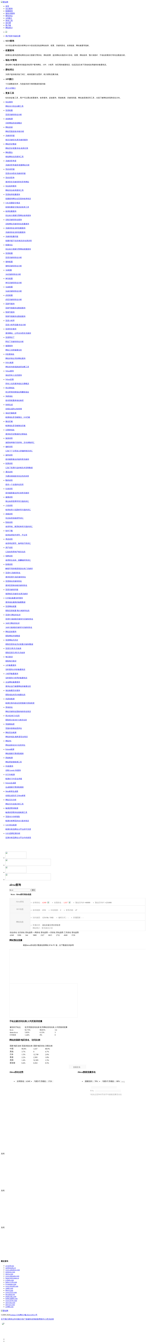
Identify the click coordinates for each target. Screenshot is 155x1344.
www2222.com (11, 1292)
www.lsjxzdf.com (11, 1286)
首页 (7, 6)
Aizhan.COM (15, 1315)
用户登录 (9, 36)
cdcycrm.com (10, 1303)
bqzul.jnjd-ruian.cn (12, 1278)
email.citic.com (10, 1296)
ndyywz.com (10, 1305)
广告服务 (27, 1319)
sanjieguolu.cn (10, 1268)
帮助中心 (42, 1319)
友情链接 (35, 1319)
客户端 (8, 25)
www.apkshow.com (12, 1270)
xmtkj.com (9, 1288)
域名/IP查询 (10, 13)
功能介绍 (19, 1319)
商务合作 (12, 1319)
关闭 (3, 1154)
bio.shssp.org (10, 1294)
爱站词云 (9, 16)
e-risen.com (9, 1280)
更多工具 (9, 20)
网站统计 (9, 28)
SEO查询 (9, 9)
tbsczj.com (9, 1290)
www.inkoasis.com (12, 1276)
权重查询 (9, 11)
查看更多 (76, 1067)
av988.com (9, 1307)
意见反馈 (50, 1319)
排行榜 (8, 23)
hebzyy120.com (11, 1282)
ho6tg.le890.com (11, 1298)
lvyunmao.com (10, 1284)
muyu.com (9, 1274)
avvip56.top (9, 1266)
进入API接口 (10, 88)
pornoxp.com (10, 1272)
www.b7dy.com (11, 1301)
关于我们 (4, 1319)
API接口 (8, 18)
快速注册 (16, 36)
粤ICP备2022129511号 (28, 1315)
